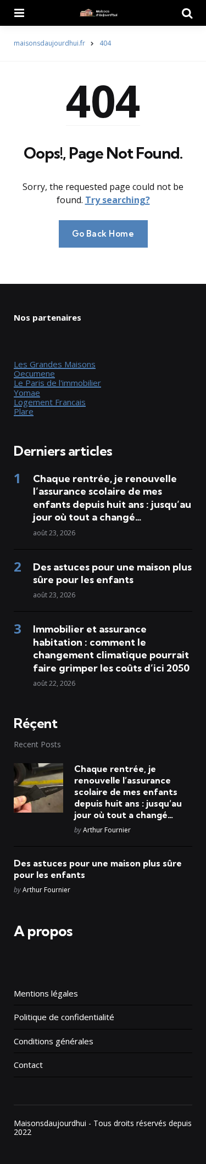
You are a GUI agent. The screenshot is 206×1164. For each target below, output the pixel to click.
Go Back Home (103, 233)
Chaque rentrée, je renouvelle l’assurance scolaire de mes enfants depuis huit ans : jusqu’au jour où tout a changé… (112, 497)
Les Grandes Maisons (55, 364)
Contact (28, 1064)
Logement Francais (50, 401)
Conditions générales (53, 1041)
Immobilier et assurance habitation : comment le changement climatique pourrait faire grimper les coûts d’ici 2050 (111, 648)
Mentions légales (46, 993)
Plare (24, 411)
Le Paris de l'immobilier (57, 382)
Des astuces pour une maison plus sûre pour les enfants (112, 573)
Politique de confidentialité (64, 1016)
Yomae (27, 392)
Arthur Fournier (107, 830)
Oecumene (34, 373)
